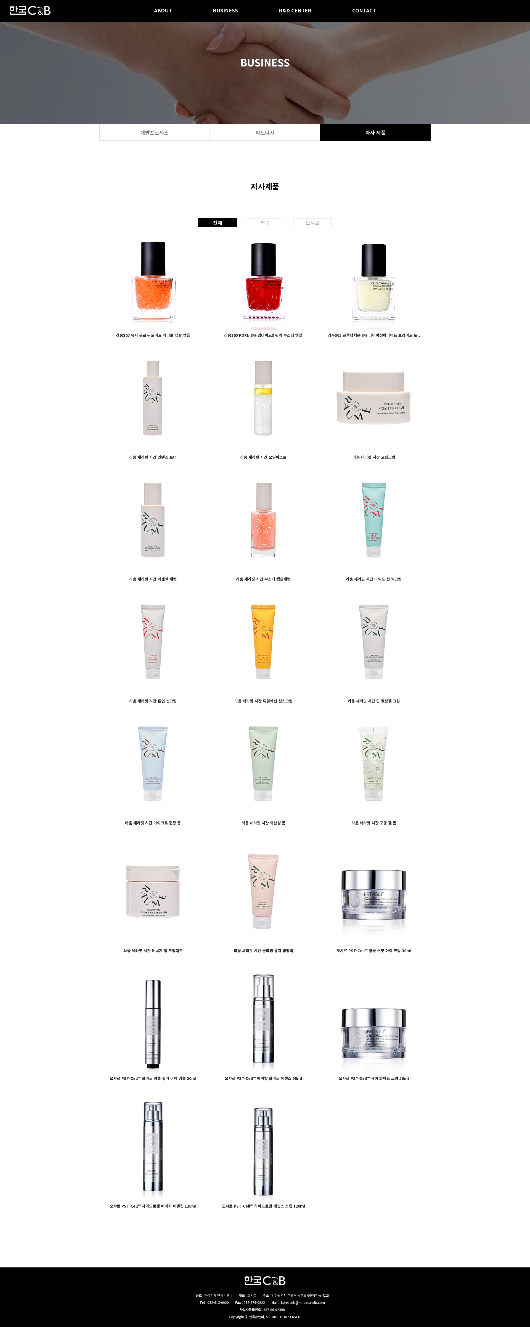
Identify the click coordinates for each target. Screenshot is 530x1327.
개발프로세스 (155, 132)
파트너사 (265, 132)
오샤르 (313, 222)
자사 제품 (375, 132)
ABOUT (163, 11)
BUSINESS (225, 11)
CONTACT (364, 11)
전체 (217, 222)
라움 (265, 222)
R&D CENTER (295, 11)
